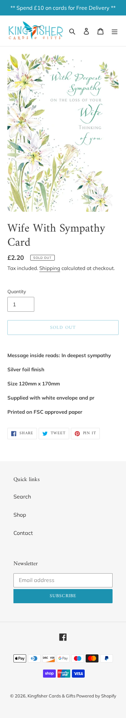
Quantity (16, 291)
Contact (23, 532)
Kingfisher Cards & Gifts (52, 695)
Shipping (49, 268)
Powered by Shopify (96, 695)
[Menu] (115, 30)
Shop (19, 514)
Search (22, 496)
